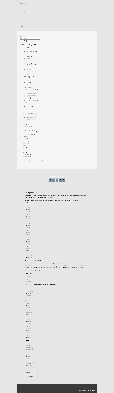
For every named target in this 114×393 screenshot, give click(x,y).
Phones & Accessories (28, 130)
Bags (28, 77)
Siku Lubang (25, 17)
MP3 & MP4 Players (31, 51)
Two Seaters (26, 154)
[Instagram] (60, 180)
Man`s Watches (30, 117)
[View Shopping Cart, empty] (21, 27)
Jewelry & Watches (27, 113)
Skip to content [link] (4, 1)
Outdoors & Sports (27, 126)
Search (23, 41)
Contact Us (30, 278)
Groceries (25, 102)
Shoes (28, 82)
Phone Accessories (31, 132)
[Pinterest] (63, 180)
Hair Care (29, 106)
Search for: (22, 36)
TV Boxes (29, 56)
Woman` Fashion (31, 84)
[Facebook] (50, 180)
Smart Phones (30, 134)
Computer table (27, 87)
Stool (24, 147)
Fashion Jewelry (30, 115)
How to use (30, 291)
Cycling (28, 128)
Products (29, 214)
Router (28, 98)
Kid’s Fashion (30, 80)
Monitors (29, 91)
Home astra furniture (32, 213)
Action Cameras (31, 64)
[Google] (57, 180)
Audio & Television (27, 50)
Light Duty (25, 12)
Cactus (24, 61)
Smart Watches (30, 119)
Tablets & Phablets (31, 100)
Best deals (30, 279)
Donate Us (29, 293)
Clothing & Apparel (27, 76)
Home (24, 21)
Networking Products (32, 93)
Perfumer (29, 111)
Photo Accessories (31, 71)
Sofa (24, 145)
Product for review (31, 276)
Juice (24, 124)
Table (24, 152)
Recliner (25, 143)
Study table (25, 150)
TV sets (28, 58)
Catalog (29, 281)
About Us (29, 250)
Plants (24, 136)
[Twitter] (53, 180)
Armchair (25, 47)
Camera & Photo (27, 63)
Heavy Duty (25, 8)
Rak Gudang (26, 141)
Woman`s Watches (31, 122)
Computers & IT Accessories (30, 89)
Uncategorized (26, 156)
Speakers (29, 54)
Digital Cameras (31, 67)
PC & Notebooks (31, 95)
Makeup (28, 108)
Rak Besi (25, 139)
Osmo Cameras (30, 69)
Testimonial (30, 290)
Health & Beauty (27, 105)
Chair (24, 74)
